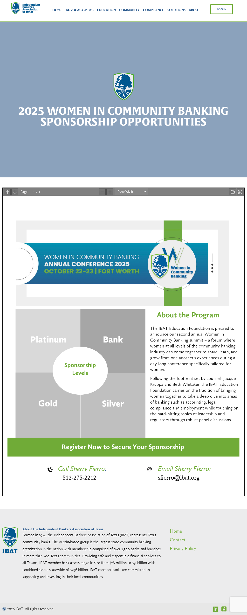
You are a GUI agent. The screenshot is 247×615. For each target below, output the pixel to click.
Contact (177, 540)
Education (106, 10)
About (194, 10)
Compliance (153, 10)
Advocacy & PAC (80, 10)
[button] (221, 9)
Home (57, 10)
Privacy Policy (183, 548)
